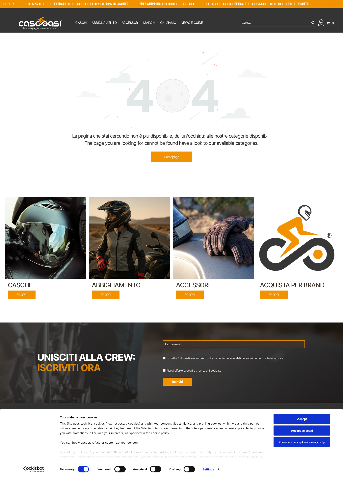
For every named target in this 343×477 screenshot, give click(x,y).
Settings (208, 469)
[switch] (120, 469)
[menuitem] (81, 23)
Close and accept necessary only (302, 442)
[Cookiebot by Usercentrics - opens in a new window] (33, 469)
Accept (302, 419)
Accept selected (302, 430)
